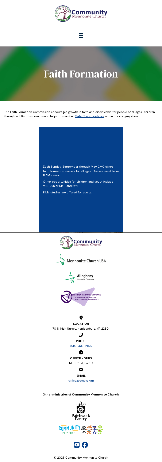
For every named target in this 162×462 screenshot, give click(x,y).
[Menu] (81, 35)
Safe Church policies (89, 116)
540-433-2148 (81, 346)
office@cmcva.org (81, 380)
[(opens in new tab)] (81, 260)
